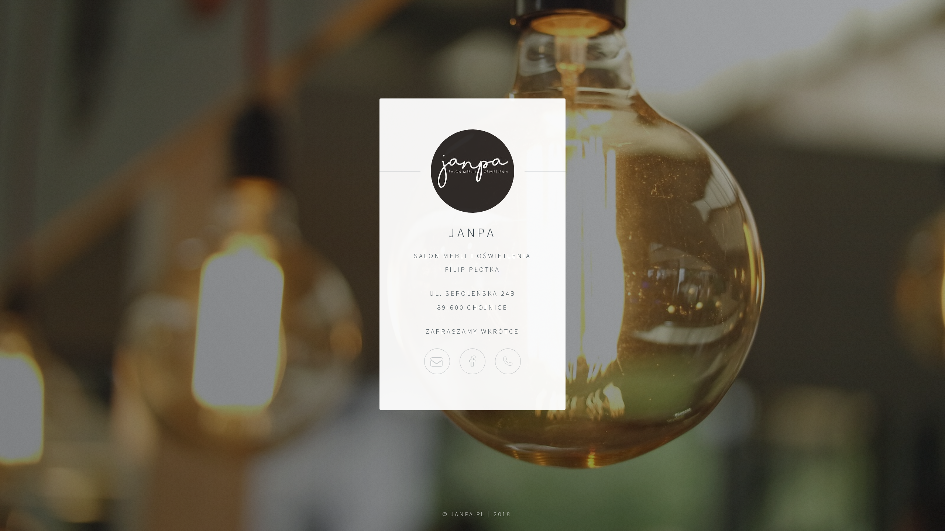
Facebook (472, 361)
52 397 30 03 (508, 361)
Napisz (437, 361)
